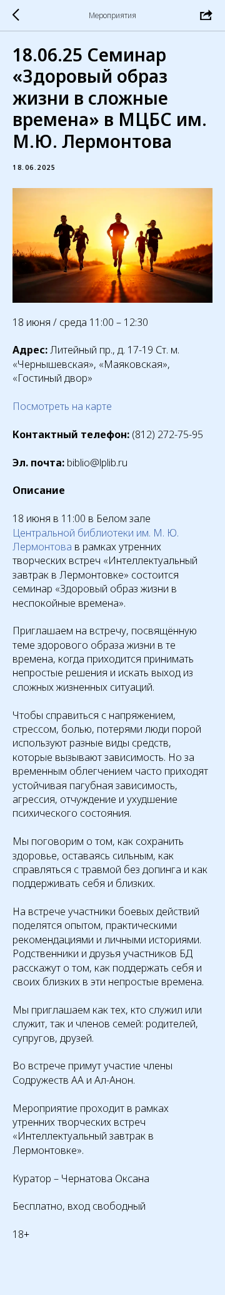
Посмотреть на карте (62, 406)
